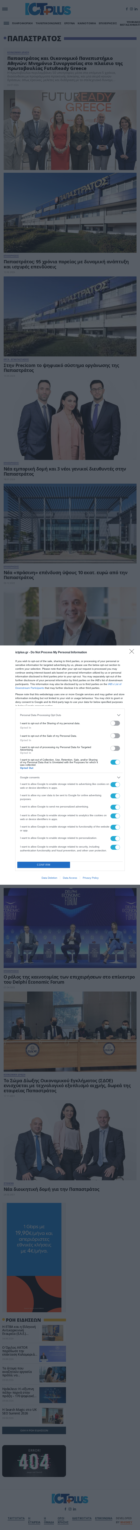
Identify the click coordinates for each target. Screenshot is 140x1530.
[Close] (132, 652)
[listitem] (70, 715)
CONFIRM (43, 864)
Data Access (70, 877)
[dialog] (70, 765)
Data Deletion (49, 877)
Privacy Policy (91, 877)
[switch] (115, 723)
